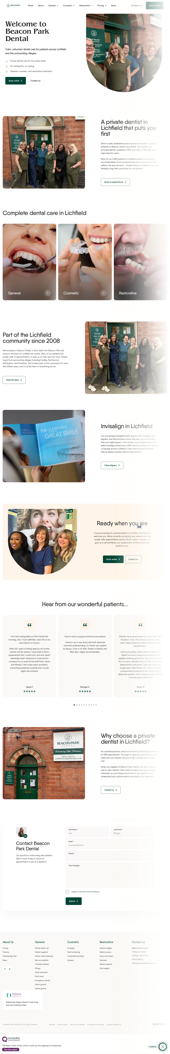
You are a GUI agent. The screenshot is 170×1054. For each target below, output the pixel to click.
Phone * (72, 853)
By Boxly (153, 1047)
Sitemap (52, 1025)
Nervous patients (41, 960)
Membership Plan (10, 956)
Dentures (103, 960)
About (41, 5)
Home (30, 5)
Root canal (39, 976)
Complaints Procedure (95, 1025)
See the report (10, 1049)
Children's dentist (42, 964)
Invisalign (71, 948)
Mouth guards (40, 984)
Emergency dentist (42, 980)
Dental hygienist (41, 952)
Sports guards (40, 988)
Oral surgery (104, 968)
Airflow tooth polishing (44, 956)
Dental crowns (105, 952)
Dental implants (106, 964)
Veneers (70, 960)
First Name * (73, 829)
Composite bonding (75, 956)
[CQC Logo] (11, 1041)
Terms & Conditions (77, 1025)
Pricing (5, 948)
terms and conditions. (91, 892)
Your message (74, 865)
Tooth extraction (41, 972)
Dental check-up (42, 948)
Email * (71, 841)
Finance (6, 952)
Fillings (37, 968)
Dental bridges (106, 948)
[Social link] (5, 969)
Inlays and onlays (106, 956)
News (5, 960)
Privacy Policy (63, 1025)
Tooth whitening (73, 952)
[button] (74, 705)
